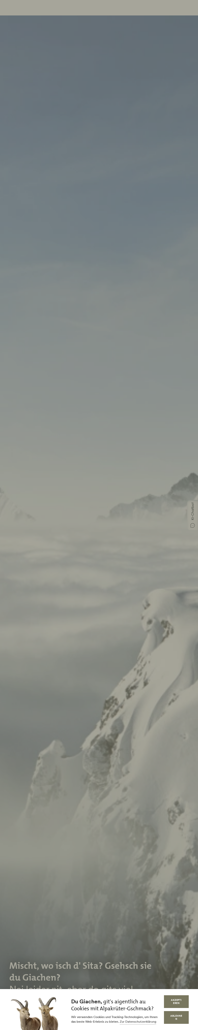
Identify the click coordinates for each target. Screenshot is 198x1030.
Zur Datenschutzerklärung (138, 1021)
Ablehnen (176, 1017)
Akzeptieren (176, 1002)
